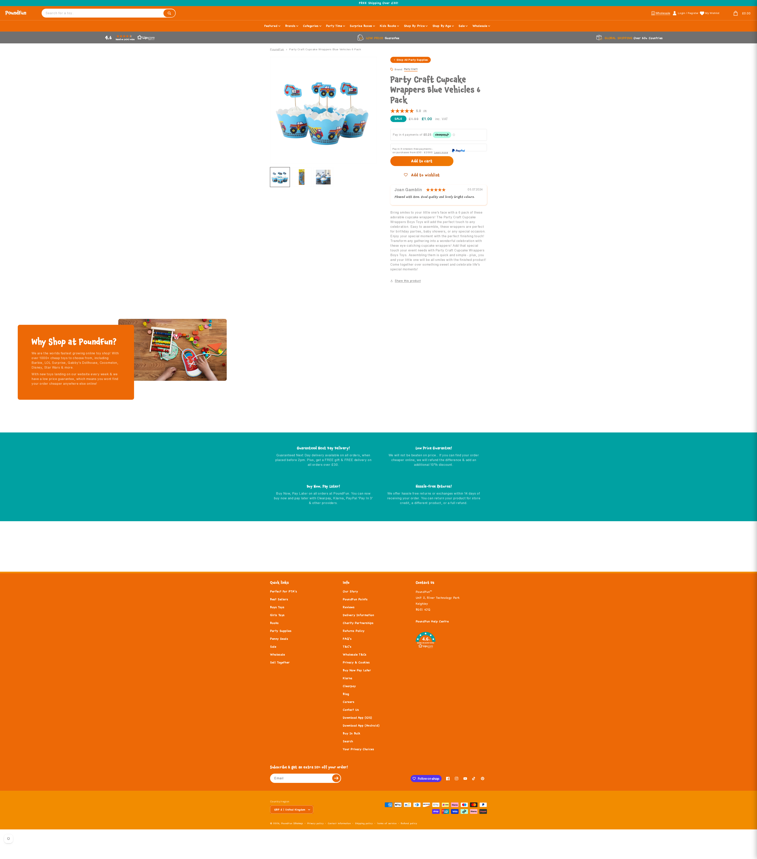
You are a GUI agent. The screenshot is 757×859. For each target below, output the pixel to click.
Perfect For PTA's (283, 591)
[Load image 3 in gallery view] (323, 177)
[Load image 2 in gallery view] (301, 177)
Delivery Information (358, 615)
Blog (346, 694)
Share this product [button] (408, 280)
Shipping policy (364, 823)
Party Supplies (280, 631)
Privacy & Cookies (356, 662)
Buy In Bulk (351, 733)
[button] (737, 13)
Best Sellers (279, 599)
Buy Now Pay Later (357, 670)
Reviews (348, 607)
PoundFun (277, 49)
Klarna (347, 678)
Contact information (339, 823)
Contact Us (351, 709)
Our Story (350, 591)
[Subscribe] (336, 778)
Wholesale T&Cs (354, 654)
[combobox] (109, 13)
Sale (273, 646)
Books (274, 623)
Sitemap (298, 823)
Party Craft (411, 69)
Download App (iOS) (357, 717)
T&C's (347, 646)
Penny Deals (279, 639)
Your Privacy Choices (358, 749)
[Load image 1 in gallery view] (280, 177)
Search (348, 741)
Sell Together (280, 662)
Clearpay (349, 686)
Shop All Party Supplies (412, 60)
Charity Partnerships (358, 623)
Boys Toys (277, 607)
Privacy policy (315, 823)
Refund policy (409, 823)
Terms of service (386, 823)
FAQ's (347, 639)
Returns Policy (353, 631)
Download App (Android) (361, 725)
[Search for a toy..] (169, 13)
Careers (348, 702)
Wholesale (277, 654)
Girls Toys (277, 615)
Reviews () (408, 111)
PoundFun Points (355, 599)
